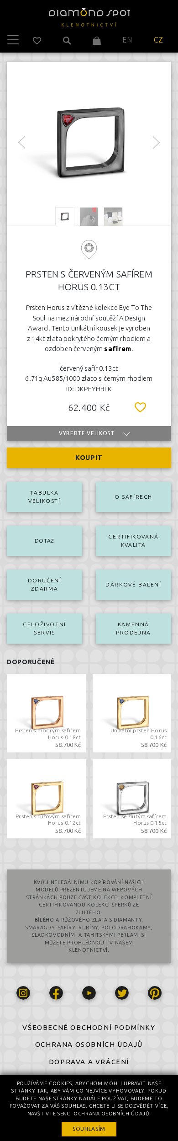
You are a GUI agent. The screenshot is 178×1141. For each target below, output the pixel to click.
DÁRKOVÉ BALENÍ (133, 584)
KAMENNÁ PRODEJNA (133, 628)
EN (127, 40)
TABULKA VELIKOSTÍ (44, 497)
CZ (158, 40)
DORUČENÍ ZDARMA (45, 584)
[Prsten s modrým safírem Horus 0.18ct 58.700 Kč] (46, 712)
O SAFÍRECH (133, 497)
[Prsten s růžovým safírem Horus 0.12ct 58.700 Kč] (46, 798)
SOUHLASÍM (89, 1129)
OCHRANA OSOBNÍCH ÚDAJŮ (89, 1044)
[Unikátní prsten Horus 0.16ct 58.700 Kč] (132, 712)
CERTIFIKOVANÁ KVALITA (133, 540)
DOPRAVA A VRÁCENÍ (89, 1062)
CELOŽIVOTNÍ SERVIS (44, 628)
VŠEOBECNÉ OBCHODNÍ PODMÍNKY (88, 1027)
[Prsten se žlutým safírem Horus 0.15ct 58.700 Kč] (132, 798)
